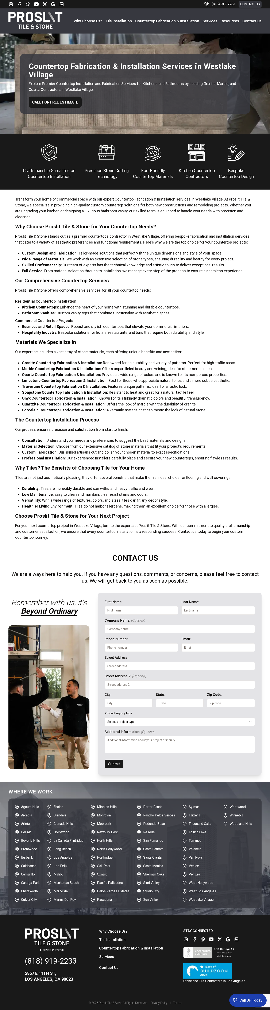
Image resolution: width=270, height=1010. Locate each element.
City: (108, 695)
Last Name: (190, 602)
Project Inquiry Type (118, 713)
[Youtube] (36, 4)
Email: (186, 639)
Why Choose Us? (88, 21)
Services (209, 21)
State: (160, 695)
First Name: (113, 602)
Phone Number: (116, 639)
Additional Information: (130, 732)
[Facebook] (19, 4)
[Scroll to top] (8, 1002)
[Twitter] (44, 4)
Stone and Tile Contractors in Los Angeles (214, 981)
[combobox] (180, 722)
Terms (177, 1003)
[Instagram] (11, 4)
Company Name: (125, 620)
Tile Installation (118, 21)
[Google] (53, 4)
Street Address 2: (125, 676)
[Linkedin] (61, 4)
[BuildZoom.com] (214, 971)
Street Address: (116, 658)
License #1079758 (51, 950)
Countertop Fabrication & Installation (167, 21)
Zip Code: (214, 695)
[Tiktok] (27, 4)
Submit (114, 764)
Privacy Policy (159, 1003)
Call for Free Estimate (55, 102)
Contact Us (250, 4)
